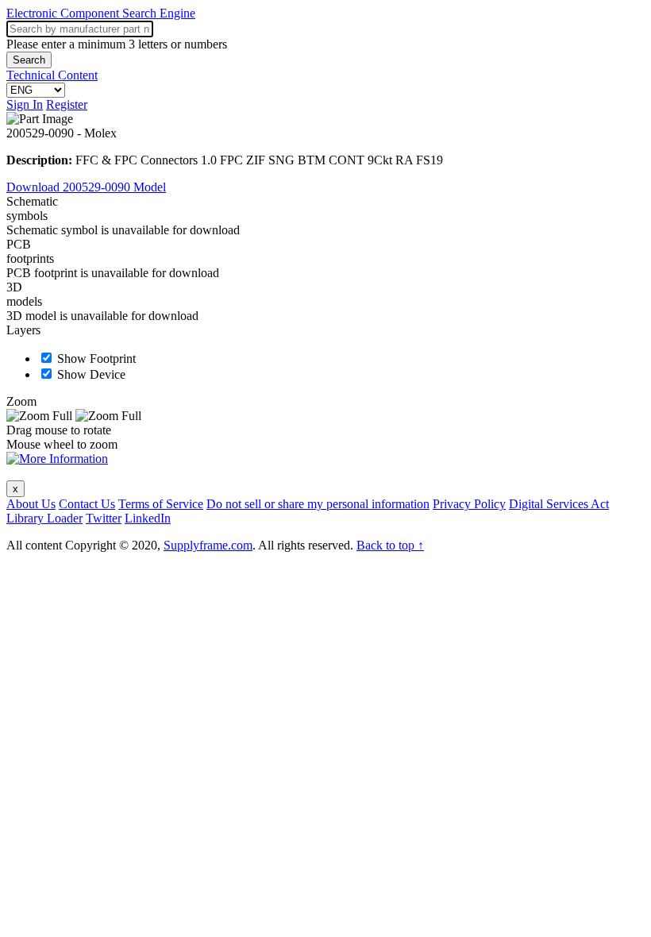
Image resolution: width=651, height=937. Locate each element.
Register (66, 104)
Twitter (103, 518)
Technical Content (52, 75)
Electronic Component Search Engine (100, 13)
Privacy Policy (469, 504)
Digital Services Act (559, 504)
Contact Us (87, 504)
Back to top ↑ (390, 545)
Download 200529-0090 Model (86, 187)
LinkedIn (148, 518)
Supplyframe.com (208, 545)
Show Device (91, 374)
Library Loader (44, 518)
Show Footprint (96, 358)
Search (29, 60)
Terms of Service (160, 504)
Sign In (24, 104)
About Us (31, 504)
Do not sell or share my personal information (318, 504)
